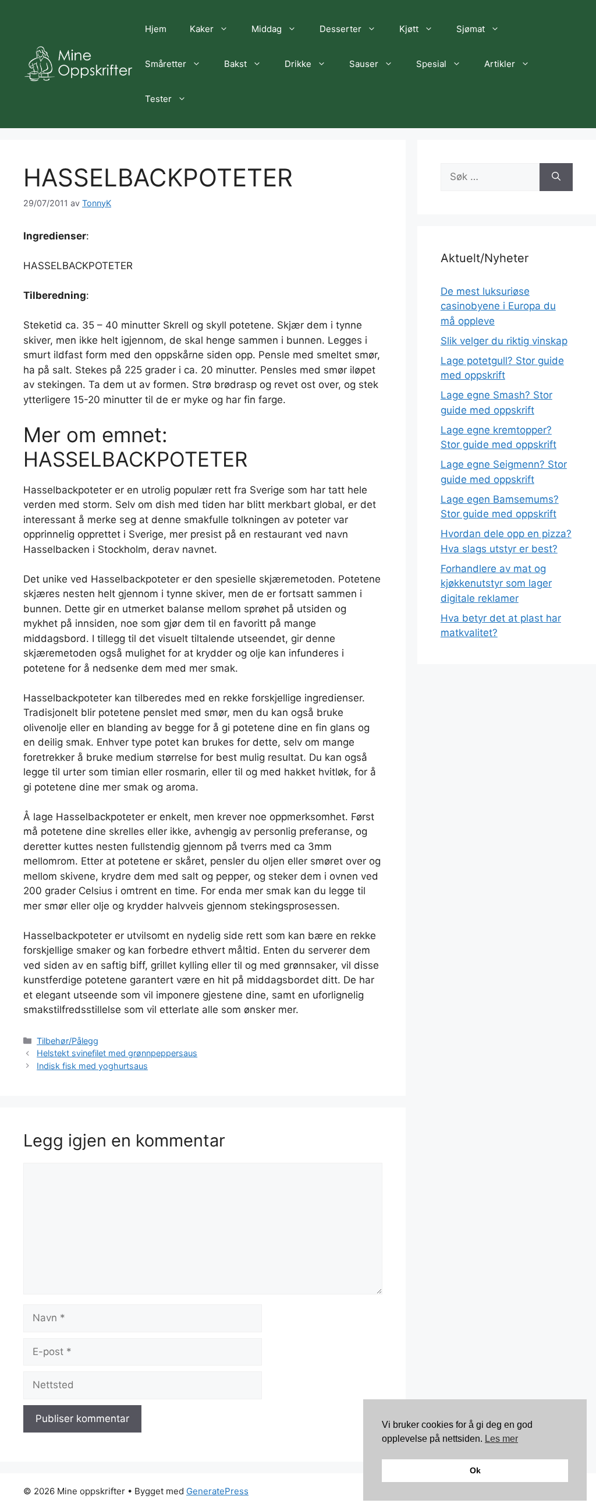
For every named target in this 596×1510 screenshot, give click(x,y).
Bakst (235, 63)
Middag (266, 28)
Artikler (499, 63)
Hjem (155, 28)
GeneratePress (217, 1491)
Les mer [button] (501, 1439)
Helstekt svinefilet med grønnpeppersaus (117, 1053)
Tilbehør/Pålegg (67, 1041)
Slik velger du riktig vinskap (504, 341)
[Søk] (556, 177)
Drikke (298, 63)
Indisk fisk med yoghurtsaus (92, 1066)
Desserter (340, 28)
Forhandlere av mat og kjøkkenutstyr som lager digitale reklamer (496, 583)
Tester (158, 98)
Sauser (363, 63)
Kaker (202, 28)
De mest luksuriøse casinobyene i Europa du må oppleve (498, 306)
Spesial (431, 63)
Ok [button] (475, 1470)
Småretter (165, 63)
